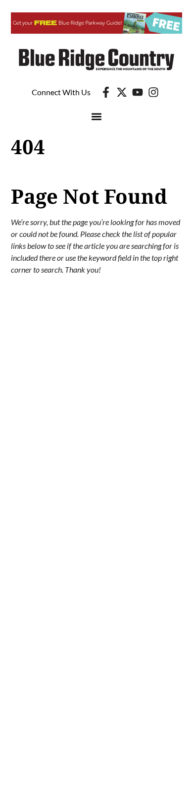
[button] (97, 117)
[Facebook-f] (106, 92)
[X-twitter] (122, 92)
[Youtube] (137, 92)
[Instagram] (153, 92)
